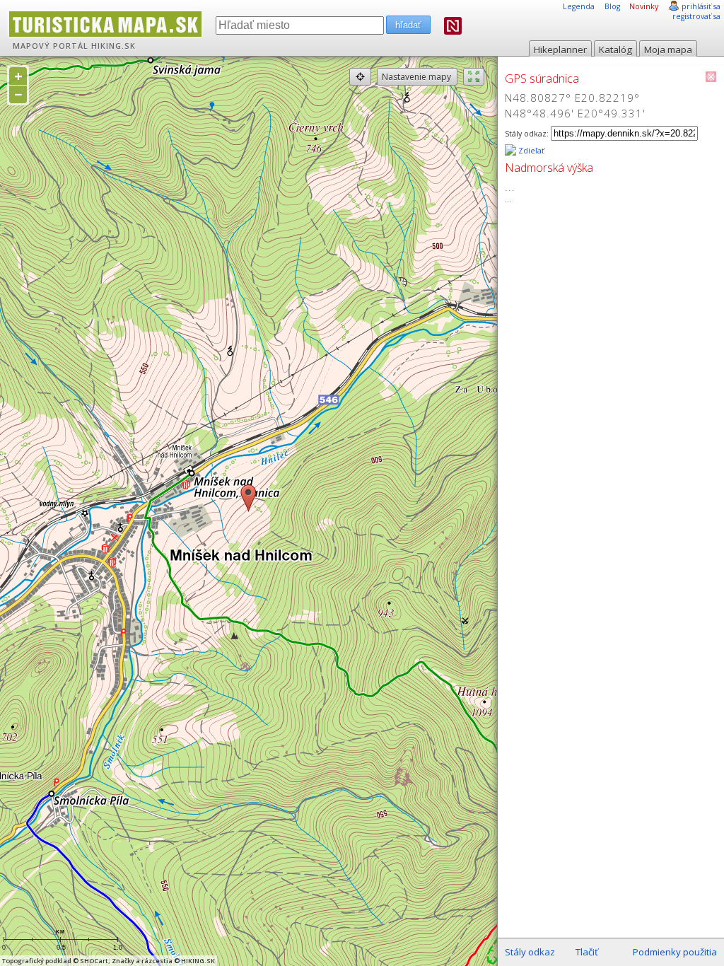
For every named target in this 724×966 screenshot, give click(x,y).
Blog (612, 6)
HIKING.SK (113, 46)
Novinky (643, 6)
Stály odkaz (530, 951)
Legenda (579, 6)
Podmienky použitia (675, 951)
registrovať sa (696, 16)
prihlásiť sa (701, 6)
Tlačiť (587, 951)
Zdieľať (530, 151)
